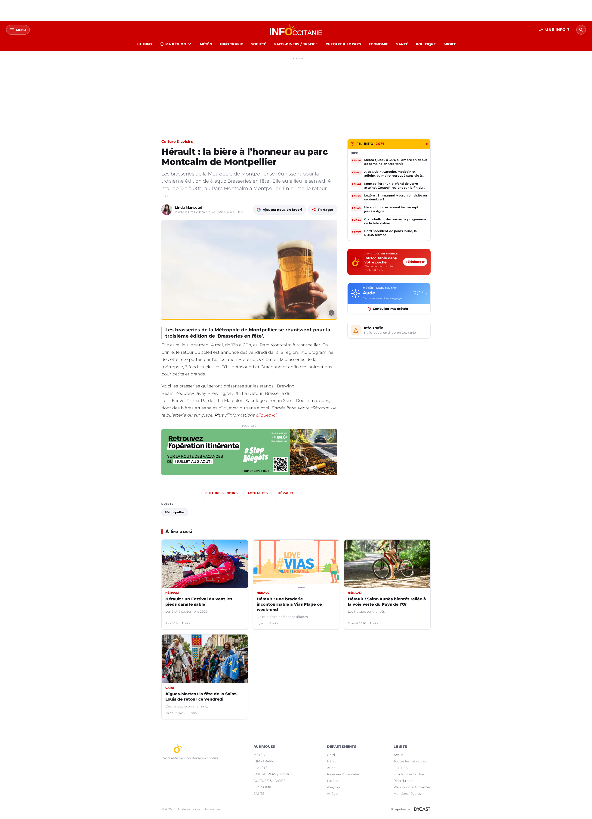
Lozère (332, 781)
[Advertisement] (296, 94)
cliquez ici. (266, 415)
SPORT (450, 44)
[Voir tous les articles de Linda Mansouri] (166, 209)
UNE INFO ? (554, 30)
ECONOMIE (378, 44)
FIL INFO (144, 44)
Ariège (332, 794)
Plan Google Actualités (412, 787)
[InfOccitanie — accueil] (296, 30)
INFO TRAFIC (231, 44)
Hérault (285, 493)
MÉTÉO (206, 44)
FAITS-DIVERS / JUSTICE (296, 44)
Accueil (399, 755)
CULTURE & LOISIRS (343, 44)
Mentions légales (407, 794)
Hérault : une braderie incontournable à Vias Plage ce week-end (289, 604)
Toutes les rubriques (410, 761)
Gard (331, 755)
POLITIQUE (426, 44)
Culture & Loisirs (177, 141)
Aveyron (333, 787)
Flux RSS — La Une (409, 774)
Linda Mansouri (188, 207)
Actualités (257, 493)
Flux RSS (401, 768)
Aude (331, 768)
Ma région (176, 44)
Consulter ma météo (392, 309)
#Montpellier (175, 512)
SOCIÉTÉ (258, 44)
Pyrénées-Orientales (343, 774)
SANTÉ (402, 44)
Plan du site (403, 781)
